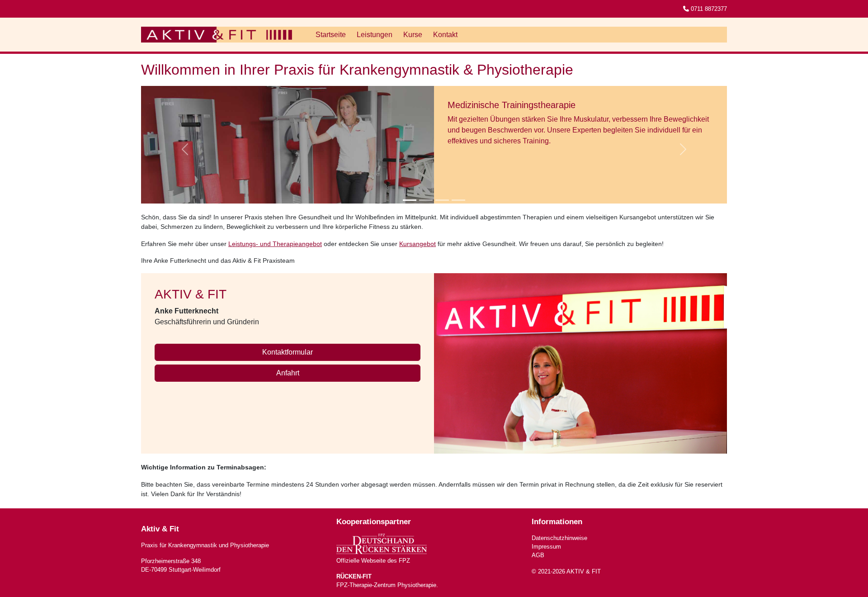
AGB (538, 555)
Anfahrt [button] (287, 373)
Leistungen (374, 34)
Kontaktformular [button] (287, 352)
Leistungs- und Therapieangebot (275, 243)
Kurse (412, 34)
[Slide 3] (442, 200)
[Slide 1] (409, 200)
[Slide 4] (458, 200)
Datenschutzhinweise (559, 538)
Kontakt (445, 34)
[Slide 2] (426, 200)
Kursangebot (417, 243)
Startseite (331, 34)
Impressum (546, 546)
